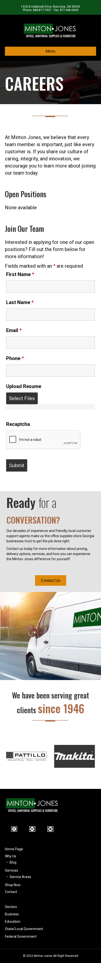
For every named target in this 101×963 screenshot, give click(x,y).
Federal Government (21, 936)
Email (14, 330)
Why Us (10, 856)
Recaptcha (18, 424)
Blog (13, 862)
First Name (20, 274)
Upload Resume (23, 386)
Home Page (14, 849)
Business (12, 914)
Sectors (11, 907)
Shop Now (13, 885)
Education (12, 921)
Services (11, 870)
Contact (11, 892)
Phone (15, 358)
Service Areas (20, 877)
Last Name (20, 302)
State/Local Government (24, 929)
